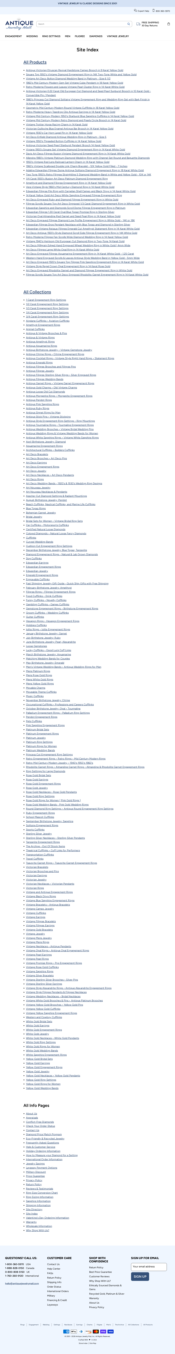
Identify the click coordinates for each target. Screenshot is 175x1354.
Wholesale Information (39, 1226)
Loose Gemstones (36, 646)
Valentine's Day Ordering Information (47, 1217)
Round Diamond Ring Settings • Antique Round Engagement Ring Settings (69, 808)
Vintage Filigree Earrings (40, 925)
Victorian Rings (35, 887)
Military (51, 1295)
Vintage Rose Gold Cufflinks (42, 967)
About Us (31, 1113)
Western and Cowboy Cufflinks (44, 1017)
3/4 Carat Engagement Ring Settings (47, 316)
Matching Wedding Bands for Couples (48, 658)
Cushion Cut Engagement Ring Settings (49, 546)
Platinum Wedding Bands (40, 750)
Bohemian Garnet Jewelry (41, 512)
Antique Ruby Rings (37, 408)
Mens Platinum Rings (38, 671)
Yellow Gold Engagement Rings (44, 1067)
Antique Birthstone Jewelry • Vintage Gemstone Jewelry (59, 349)
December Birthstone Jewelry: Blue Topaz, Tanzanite (56, 550)
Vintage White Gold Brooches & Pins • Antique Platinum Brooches (64, 1000)
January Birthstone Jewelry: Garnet (46, 633)
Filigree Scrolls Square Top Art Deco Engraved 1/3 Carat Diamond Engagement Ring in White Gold (83, 203)
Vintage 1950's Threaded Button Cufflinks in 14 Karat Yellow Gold (63, 141)
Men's (108, 1325)
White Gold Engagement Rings (44, 1029)
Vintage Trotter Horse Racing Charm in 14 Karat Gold (57, 124)
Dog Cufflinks (34, 558)
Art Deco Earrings (36, 462)
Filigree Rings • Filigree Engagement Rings (50, 591)
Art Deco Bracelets (37, 454)
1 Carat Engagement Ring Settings (46, 299)
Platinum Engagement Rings (42, 733)
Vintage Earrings (35, 917)
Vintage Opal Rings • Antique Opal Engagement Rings (57, 950)
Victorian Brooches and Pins (42, 871)
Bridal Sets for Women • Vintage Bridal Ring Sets (54, 521)
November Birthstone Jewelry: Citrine (48, 700)
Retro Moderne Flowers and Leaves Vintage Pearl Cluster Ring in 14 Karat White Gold (75, 86)
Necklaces (68, 1325)
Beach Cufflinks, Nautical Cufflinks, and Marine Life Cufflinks (60, 504)
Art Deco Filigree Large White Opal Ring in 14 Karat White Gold (62, 249)
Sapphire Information (38, 1201)
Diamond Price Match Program (44, 1134)
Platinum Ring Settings (39, 741)
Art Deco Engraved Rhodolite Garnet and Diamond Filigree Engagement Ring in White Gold (79, 270)
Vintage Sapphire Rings (39, 971)
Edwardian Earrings (37, 562)
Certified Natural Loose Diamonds (45, 529)
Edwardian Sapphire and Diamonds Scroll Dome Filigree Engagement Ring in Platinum (75, 207)
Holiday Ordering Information (43, 1151)
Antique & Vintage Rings (40, 337)
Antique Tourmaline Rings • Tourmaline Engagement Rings (60, 425)
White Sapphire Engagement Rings (46, 1054)
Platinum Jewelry (36, 737)
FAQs (50, 1273)
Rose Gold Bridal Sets (38, 775)
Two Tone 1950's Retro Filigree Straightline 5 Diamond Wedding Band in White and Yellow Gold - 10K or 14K (88, 174)
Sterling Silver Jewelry (39, 833)
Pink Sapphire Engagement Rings (45, 725)
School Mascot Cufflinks (40, 817)
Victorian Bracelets (37, 867)
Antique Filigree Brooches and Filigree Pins (51, 366)
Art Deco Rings (35, 479)
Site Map (92, 1343)
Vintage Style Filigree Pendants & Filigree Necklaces (56, 992)
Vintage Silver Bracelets (40, 975)
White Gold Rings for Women (43, 1046)
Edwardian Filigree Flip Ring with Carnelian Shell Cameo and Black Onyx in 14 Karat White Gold (81, 191)
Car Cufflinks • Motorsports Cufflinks (47, 525)
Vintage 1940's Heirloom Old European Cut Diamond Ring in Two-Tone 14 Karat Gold (75, 241)
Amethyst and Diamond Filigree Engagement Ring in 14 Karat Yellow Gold (68, 182)
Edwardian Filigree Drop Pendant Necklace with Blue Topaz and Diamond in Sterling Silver (78, 224)
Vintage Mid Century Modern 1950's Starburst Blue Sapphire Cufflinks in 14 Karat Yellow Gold (80, 116)
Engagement (13, 36)
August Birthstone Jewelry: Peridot (46, 500)
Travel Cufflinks (35, 858)
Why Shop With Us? (37, 1230)
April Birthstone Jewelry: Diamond (46, 441)
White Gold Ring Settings (41, 1042)
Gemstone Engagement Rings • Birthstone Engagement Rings (62, 608)
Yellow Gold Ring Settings (41, 1079)
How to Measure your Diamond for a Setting (52, 1155)
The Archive (119, 1325)
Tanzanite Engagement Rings (43, 842)
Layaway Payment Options (41, 1167)
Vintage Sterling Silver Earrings (44, 983)
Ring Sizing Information (39, 1196)
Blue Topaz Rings (36, 508)
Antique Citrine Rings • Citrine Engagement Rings (55, 354)
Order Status (54, 1286)
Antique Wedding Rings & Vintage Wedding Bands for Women (62, 433)
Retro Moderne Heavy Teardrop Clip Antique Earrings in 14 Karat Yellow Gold (70, 111)
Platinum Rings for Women (41, 746)
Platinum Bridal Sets (37, 729)
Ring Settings (51, 36)
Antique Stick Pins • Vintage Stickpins (48, 416)
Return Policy (34, 1184)
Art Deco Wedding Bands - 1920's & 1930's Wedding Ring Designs (64, 483)
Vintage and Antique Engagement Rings (49, 892)
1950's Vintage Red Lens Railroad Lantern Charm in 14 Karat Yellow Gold (67, 161)
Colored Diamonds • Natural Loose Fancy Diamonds (56, 533)
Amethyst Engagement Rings (43, 324)
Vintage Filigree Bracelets (41, 921)
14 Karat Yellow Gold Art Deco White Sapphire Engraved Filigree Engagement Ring (74, 195)
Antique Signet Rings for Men (43, 412)
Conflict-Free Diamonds (40, 1121)
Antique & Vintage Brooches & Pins (46, 333)
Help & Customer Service (40, 1146)
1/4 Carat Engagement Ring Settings (47, 312)
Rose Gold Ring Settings (40, 796)
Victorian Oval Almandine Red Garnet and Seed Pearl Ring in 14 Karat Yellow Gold (73, 216)
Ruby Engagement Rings (40, 812)
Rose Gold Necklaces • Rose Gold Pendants (51, 792)
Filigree (80, 36)
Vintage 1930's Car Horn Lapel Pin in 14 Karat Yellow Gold (59, 132)
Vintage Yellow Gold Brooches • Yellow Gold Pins (54, 1004)
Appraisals (32, 1117)
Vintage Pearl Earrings (39, 954)
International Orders (58, 1291)
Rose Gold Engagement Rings (43, 783)
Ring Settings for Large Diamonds (45, 771)
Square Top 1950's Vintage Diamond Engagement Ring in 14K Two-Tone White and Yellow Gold (81, 74)
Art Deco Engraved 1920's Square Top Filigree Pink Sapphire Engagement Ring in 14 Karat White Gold (85, 262)
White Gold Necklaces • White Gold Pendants (52, 1038)
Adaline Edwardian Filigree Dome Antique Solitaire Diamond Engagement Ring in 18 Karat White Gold (85, 170)
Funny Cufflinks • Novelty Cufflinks (46, 600)
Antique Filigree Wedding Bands (44, 379)
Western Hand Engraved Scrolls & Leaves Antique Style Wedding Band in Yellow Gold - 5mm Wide (83, 257)
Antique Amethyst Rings (40, 341)
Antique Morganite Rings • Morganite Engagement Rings (59, 395)
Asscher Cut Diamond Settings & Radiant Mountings (56, 495)
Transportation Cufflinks (40, 854)
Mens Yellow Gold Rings (40, 683)
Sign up (140, 1276)
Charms (89, 1325)
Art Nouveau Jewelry (38, 487)
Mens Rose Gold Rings (39, 675)
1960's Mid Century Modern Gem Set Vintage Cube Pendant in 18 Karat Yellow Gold (74, 82)
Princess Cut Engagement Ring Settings (49, 754)
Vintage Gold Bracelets (39, 929)
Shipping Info (54, 1282)
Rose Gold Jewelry (37, 787)
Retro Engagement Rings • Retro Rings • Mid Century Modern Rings (65, 758)
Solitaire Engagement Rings (42, 825)
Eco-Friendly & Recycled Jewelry (45, 1138)
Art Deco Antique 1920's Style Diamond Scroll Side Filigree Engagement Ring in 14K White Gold (81, 232)
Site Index (32, 1213)
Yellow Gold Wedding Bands (42, 1088)
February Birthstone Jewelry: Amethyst (49, 587)
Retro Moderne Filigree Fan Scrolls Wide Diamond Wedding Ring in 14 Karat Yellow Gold (77, 237)
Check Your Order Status (40, 1126)
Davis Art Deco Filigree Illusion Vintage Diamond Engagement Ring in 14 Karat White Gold (78, 153)
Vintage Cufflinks (36, 913)
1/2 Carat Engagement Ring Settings (47, 304)
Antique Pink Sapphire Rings (42, 404)
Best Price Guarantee (100, 1271)
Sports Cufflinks (35, 829)
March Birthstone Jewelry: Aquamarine (48, 654)
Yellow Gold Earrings (38, 1063)
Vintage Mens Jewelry (39, 938)
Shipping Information (38, 1205)
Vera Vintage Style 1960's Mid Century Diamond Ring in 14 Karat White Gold (70, 186)
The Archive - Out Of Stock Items (45, 846)
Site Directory (34, 1209)
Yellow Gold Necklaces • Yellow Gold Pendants (53, 1075)
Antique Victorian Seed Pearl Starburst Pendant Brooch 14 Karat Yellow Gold (70, 145)
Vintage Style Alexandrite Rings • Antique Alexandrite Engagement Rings (68, 988)
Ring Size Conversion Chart (42, 1192)
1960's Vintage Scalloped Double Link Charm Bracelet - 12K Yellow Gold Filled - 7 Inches (76, 166)
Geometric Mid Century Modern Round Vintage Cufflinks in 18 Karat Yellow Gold (72, 107)
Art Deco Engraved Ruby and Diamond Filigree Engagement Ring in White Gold (72, 199)
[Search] (128, 24)
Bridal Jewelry (34, 516)
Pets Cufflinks (34, 721)
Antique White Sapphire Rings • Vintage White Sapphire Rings (62, 437)
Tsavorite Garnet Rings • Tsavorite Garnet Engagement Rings (61, 862)
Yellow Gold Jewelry (37, 1071)
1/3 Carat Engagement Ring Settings (47, 308)
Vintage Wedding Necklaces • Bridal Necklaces (53, 996)
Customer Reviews (99, 1276)
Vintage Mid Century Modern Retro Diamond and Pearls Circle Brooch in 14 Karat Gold (76, 120)
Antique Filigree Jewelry (40, 370)
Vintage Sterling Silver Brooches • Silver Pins (52, 979)
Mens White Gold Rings (39, 679)
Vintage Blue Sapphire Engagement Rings (50, 900)
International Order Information (44, 1159)
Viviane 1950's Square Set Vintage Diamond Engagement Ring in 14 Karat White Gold (75, 149)
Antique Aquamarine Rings (41, 345)
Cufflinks (31, 537)
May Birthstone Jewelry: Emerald (45, 662)
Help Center (53, 1268)
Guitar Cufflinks (35, 616)
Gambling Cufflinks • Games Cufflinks (47, 604)
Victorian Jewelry (36, 879)
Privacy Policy (34, 1180)
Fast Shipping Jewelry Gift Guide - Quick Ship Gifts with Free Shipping (67, 583)
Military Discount (36, 1171)
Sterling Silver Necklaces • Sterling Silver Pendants (55, 837)
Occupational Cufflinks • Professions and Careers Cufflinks (60, 704)
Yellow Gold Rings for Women (43, 1083)
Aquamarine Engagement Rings (44, 445)
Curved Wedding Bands (39, 541)
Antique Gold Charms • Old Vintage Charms (51, 387)
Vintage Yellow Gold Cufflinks (43, 1008)
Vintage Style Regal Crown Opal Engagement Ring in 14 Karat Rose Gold (68, 266)
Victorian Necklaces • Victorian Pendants (50, 883)
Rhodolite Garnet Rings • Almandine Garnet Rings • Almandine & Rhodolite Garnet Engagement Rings (85, 766)
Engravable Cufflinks (38, 579)
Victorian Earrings (36, 875)
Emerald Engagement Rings (42, 575)
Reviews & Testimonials (39, 1188)
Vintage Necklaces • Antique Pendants (48, 946)
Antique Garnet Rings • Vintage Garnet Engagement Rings (60, 383)
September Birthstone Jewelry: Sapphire (49, 821)
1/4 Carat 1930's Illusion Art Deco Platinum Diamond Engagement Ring (67, 178)
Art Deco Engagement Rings (42, 466)
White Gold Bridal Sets (39, 1021)
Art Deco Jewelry (36, 470)
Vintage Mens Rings (37, 942)
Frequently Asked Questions (42, 1142)
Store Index (83, 1343)
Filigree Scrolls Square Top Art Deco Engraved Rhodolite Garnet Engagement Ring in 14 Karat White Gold (87, 274)
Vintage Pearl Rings (37, 958)
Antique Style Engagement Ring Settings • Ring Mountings (60, 420)
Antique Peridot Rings (39, 400)
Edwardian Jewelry (37, 571)
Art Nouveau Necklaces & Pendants (46, 491)
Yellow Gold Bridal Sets (39, 1058)
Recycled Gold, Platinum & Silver (106, 1293)
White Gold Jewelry (37, 1033)
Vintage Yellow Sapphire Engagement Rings (51, 1013)
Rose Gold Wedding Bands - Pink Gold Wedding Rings (57, 804)
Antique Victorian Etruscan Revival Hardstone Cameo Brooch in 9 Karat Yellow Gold (74, 70)
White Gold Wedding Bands (42, 1050)
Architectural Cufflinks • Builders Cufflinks (50, 450)
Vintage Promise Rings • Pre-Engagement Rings (54, 963)
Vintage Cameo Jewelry (40, 908)
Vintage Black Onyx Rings (41, 896)
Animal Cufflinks (35, 329)
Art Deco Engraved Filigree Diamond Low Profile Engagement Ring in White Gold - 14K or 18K (80, 220)
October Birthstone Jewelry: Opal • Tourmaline (53, 708)
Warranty (31, 1222)
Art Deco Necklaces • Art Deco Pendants (50, 475)
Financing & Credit (57, 1300)
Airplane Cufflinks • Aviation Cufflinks (47, 320)
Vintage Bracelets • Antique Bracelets (48, 904)
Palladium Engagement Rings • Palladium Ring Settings (58, 712)
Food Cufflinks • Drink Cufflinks (44, 596)
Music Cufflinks (35, 696)
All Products (35, 62)
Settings (57, 1325)
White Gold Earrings (37, 1025)
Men (67, 36)
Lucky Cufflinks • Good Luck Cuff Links (48, 650)
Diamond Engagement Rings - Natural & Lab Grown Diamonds (62, 554)
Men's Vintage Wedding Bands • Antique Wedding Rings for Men (63, 666)
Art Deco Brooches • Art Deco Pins (46, 458)
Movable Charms (35, 687)
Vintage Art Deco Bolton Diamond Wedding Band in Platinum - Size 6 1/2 (68, 78)
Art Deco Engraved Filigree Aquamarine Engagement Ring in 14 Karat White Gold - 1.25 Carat (80, 253)
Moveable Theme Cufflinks (41, 691)
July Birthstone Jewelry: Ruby (43, 637)
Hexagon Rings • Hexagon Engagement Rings (52, 621)
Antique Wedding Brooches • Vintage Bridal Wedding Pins (60, 429)
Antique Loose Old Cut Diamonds (45, 391)
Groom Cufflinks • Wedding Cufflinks (47, 612)
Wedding (32, 36)
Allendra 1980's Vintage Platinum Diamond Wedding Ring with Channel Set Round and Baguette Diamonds (88, 157)
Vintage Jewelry (118, 36)
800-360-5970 (162, 11)
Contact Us (32, 1130)
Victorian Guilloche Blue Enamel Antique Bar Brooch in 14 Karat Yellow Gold (69, 128)
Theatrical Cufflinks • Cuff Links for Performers (53, 850)
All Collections (37, 291)
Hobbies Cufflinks (36, 625)
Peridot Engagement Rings (41, 716)
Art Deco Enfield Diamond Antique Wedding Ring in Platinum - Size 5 (66, 136)
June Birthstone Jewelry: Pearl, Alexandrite (51, 641)
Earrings (79, 1325)
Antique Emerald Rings (39, 362)
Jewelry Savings (35, 1163)
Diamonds (95, 36)
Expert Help (143, 11)
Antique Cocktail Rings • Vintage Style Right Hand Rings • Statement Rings (70, 358)
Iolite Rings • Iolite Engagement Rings (48, 629)
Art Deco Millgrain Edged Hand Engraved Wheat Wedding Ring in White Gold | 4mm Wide (78, 245)
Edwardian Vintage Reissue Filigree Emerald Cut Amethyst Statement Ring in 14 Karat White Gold (83, 228)
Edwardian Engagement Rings (43, 566)
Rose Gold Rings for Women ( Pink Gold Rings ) (53, 800)
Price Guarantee (35, 1176)
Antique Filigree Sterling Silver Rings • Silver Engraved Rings (61, 374)
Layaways (52, 1304)
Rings (22, 1325)
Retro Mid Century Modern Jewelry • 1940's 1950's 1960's (59, 762)
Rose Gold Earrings (37, 779)
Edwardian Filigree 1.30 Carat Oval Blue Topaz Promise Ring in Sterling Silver (70, 212)
